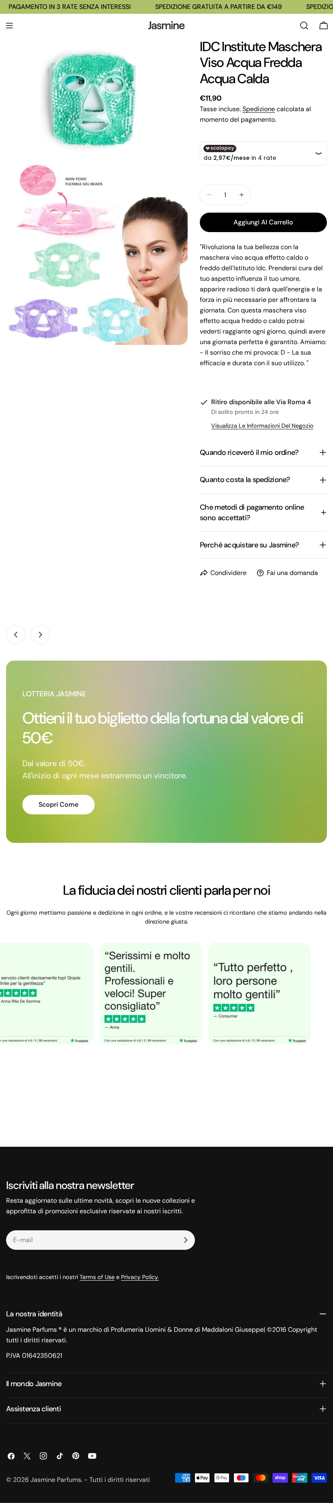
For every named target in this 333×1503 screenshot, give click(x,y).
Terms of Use (97, 1277)
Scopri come (58, 804)
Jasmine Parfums (55, 1479)
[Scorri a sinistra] (16, 634)
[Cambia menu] (9, 25)
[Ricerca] (304, 25)
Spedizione (258, 109)
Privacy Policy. (140, 1277)
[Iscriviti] (185, 1240)
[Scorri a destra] (40, 634)
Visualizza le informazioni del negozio (262, 425)
